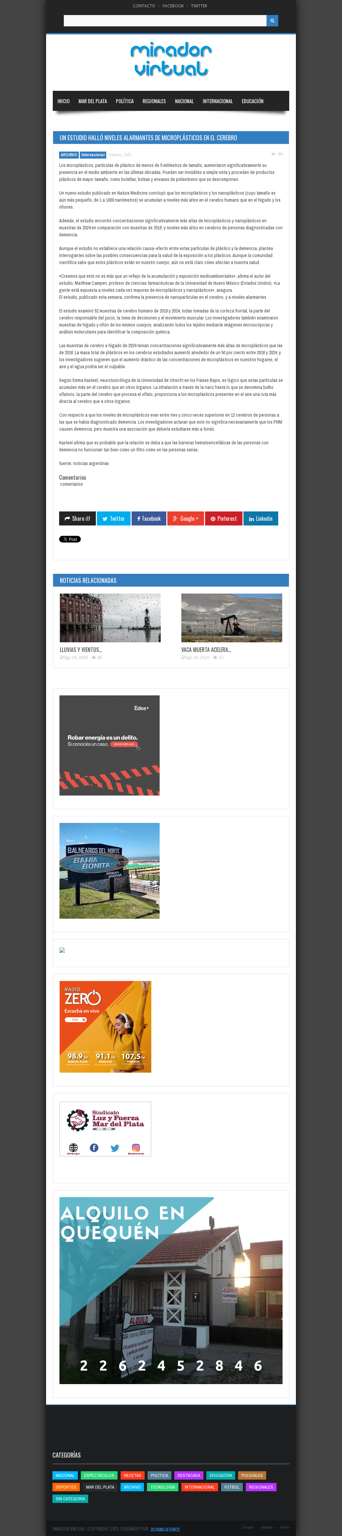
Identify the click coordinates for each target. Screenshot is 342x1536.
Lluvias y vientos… (81, 650)
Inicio (63, 100)
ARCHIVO (69, 155)
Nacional (184, 100)
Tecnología (104, 121)
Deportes (67, 121)
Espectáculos (99, 1475)
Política (125, 100)
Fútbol (231, 1487)
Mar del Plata (92, 100)
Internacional (218, 100)
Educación (253, 100)
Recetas (132, 1475)
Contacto (144, 6)
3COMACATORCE (165, 1529)
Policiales (252, 1475)
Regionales (154, 100)
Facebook (173, 6)
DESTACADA (189, 1475)
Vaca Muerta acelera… (206, 650)
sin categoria (70, 1499)
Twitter (199, 6)
